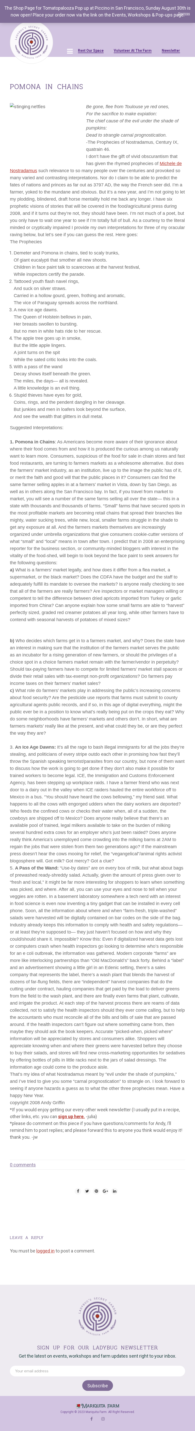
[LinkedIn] (114, 1191)
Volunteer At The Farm (133, 51)
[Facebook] (78, 1191)
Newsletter (171, 51)
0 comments (23, 1164)
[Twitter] (87, 1191)
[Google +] (105, 1191)
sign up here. (71, 1116)
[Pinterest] (96, 1191)
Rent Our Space (91, 51)
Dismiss (184, 13)
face (91, 1419)
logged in (45, 1250)
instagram (103, 1419)
